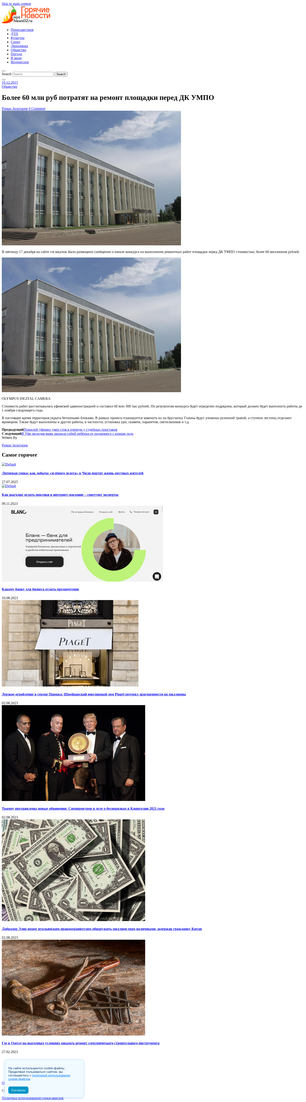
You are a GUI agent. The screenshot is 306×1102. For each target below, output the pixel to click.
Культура (17, 38)
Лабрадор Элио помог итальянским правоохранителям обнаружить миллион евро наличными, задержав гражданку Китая (102, 929)
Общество (18, 50)
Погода (16, 54)
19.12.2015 (10, 82)
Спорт (15, 42)
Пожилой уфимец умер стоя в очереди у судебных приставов (70, 429)
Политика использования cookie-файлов (32, 1098)
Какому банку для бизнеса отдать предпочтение (40, 589)
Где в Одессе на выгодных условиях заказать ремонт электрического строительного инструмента (80, 1043)
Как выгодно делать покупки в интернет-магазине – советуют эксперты (60, 495)
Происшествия (22, 30)
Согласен (18, 1090)
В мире (16, 58)
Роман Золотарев (15, 108)
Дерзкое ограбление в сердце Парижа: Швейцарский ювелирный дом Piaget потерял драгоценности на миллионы (94, 694)
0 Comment (37, 108)
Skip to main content (16, 4)
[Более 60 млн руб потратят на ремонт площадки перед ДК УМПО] (91, 244)
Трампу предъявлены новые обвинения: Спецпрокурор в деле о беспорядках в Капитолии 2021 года (83, 808)
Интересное (20, 62)
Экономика (19, 46)
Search (6, 74)
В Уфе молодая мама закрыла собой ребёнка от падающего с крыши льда (77, 434)
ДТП (14, 34)
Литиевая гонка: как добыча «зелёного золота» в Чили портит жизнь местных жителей (72, 473)
